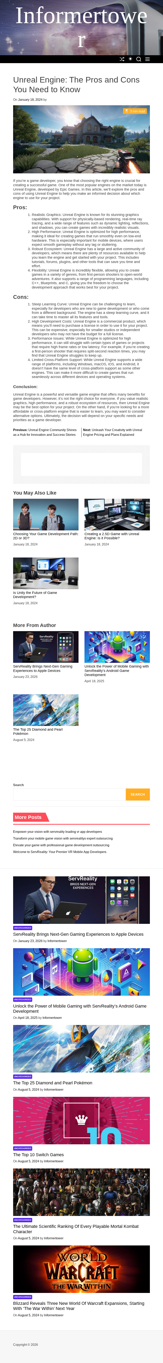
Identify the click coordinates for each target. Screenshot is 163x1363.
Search (18, 785)
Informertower (81, 27)
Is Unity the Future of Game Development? (35, 595)
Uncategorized (22, 928)
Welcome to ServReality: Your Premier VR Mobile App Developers (59, 852)
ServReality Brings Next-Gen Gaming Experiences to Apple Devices (78, 934)
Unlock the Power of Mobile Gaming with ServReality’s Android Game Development (116, 670)
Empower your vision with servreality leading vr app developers (57, 831)
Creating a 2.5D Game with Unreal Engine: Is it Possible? (111, 536)
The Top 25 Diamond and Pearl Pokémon (52, 1082)
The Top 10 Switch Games (38, 1154)
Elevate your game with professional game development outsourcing (61, 845)
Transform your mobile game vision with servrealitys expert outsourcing (63, 838)
